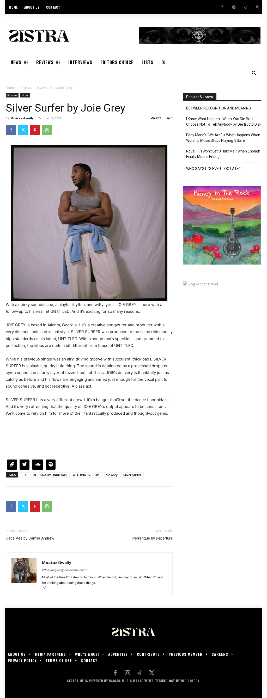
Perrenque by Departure (152, 538)
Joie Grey (111, 475)
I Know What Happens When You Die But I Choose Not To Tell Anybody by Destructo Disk (223, 121)
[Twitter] (257, 7)
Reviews (26, 87)
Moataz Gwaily (22, 118)
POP (25, 475)
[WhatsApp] (47, 130)
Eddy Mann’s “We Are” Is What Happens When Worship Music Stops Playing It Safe (223, 138)
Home (10, 87)
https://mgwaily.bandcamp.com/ (64, 570)
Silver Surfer (132, 475)
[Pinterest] (35, 130)
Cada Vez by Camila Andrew (30, 538)
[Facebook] (222, 7)
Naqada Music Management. (131, 680)
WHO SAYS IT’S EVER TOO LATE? (213, 169)
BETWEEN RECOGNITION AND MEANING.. (219, 108)
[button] (254, 73)
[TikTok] (245, 7)
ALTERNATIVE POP (86, 475)
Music (24, 95)
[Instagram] (233, 7)
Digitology (190, 680)
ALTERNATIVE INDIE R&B (50, 475)
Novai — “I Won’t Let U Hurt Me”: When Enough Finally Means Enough (223, 154)
